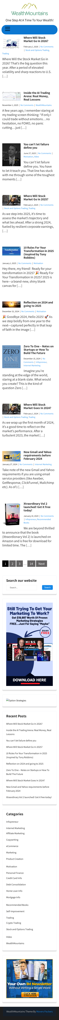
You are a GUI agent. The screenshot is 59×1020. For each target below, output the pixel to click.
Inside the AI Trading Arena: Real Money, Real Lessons (37, 96)
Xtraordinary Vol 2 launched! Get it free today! (37, 507)
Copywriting (12, 839)
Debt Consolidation (16, 884)
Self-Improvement (15, 911)
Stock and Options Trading (37, 50)
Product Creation (14, 859)
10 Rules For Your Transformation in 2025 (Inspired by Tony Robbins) (39, 253)
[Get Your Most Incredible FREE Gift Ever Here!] (29, 644)
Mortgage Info (13, 897)
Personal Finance (15, 873)
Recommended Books (17, 905)
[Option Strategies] (16, 700)
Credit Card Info (14, 878)
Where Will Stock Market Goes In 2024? (37, 406)
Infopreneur (41, 362)
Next (41, 563)
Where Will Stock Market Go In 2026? (36, 39)
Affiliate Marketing (15, 833)
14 (31, 563)
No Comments (46, 46)
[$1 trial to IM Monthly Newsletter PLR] (29, 978)
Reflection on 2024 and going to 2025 (38, 304)
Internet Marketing (32, 365)
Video (36, 156)
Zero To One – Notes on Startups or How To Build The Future (39, 349)
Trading (5, 53)
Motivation (28, 156)
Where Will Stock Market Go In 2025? (36, 197)
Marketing (11, 852)
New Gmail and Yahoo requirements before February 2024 (37, 455)
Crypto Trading (13, 922)
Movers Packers (44, 1011)
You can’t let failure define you (36, 146)
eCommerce (12, 846)
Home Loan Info (14, 890)
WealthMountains (44, 105)
